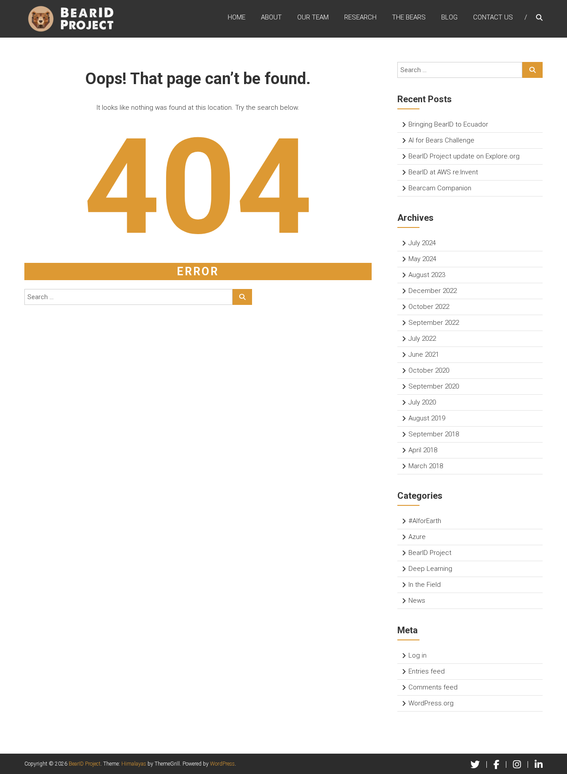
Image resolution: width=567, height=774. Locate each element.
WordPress (222, 764)
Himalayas (133, 764)
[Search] (242, 297)
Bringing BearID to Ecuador (448, 124)
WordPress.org (431, 703)
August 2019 (426, 418)
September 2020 (433, 386)
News (416, 601)
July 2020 (422, 402)
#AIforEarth (424, 521)
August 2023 (426, 275)
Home (236, 17)
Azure (417, 537)
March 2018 (425, 466)
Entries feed (426, 671)
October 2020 (428, 370)
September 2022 (433, 323)
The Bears (409, 17)
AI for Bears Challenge (441, 140)
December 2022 (432, 291)
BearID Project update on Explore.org (464, 156)
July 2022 (422, 339)
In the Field (424, 585)
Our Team (313, 17)
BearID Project (429, 553)
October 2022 (428, 307)
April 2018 (422, 450)
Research (360, 17)
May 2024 (422, 259)
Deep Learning (430, 569)
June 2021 (423, 354)
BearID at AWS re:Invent (443, 172)
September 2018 (433, 434)
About (271, 17)
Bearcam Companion (439, 188)
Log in (417, 655)
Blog (449, 17)
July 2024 (422, 243)
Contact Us (493, 17)
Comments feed (433, 687)
